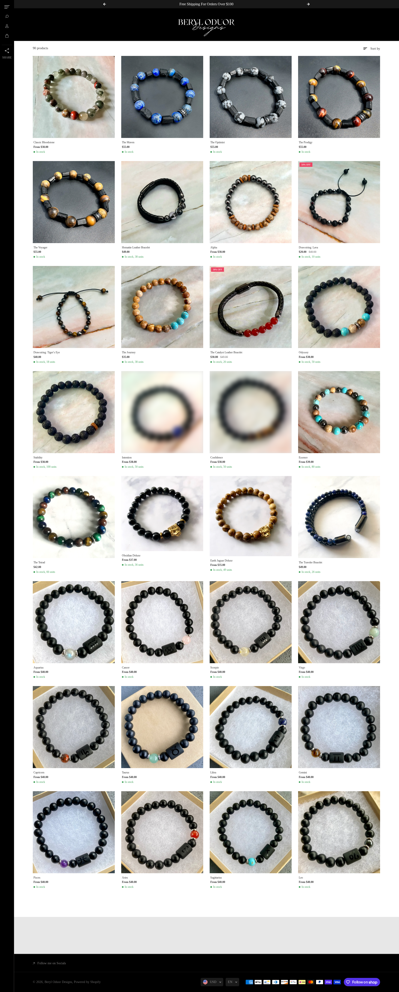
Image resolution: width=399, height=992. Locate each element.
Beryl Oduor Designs (58, 982)
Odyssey (303, 352)
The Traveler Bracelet (310, 562)
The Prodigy (305, 142)
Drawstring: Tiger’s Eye (46, 352)
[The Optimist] (251, 97)
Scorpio (214, 667)
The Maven (128, 142)
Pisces (36, 877)
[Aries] (162, 832)
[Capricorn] (74, 727)
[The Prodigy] (339, 97)
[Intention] (162, 412)
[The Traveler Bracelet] (339, 517)
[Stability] (74, 412)
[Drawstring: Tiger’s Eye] (74, 307)
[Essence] (339, 412)
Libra (213, 772)
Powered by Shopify (87, 982)
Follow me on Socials (51, 963)
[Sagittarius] (251, 832)
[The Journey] (162, 307)
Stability (37, 457)
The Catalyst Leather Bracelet (226, 352)
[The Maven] (162, 97)
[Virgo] (339, 622)
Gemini (303, 772)
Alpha (213, 247)
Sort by (375, 48)
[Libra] (251, 727)
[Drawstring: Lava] (339, 202)
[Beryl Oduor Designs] (206, 24)
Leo (301, 877)
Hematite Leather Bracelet (136, 247)
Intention (127, 457)
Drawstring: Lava (308, 247)
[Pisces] (74, 832)
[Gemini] (339, 727)
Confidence (216, 457)
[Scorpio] (251, 622)
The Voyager (40, 247)
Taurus (125, 772)
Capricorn (38, 772)
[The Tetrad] (74, 517)
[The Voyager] (74, 202)
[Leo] (339, 832)
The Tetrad (39, 562)
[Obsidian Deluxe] (162, 513)
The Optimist (217, 142)
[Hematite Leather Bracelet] (162, 202)
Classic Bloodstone (43, 142)
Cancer (126, 667)
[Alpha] (251, 202)
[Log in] (7, 26)
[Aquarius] (74, 622)
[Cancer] (162, 622)
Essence (303, 457)
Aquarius (38, 667)
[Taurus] (162, 727)
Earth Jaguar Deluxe (221, 560)
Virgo (302, 667)
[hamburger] (7, 7)
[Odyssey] (339, 307)
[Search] (7, 16)
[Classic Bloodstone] (74, 97)
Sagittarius (216, 877)
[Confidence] (251, 412)
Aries (125, 877)
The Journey (129, 352)
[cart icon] (7, 35)
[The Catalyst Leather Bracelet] (251, 307)
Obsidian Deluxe (131, 555)
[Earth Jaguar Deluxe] (251, 516)
